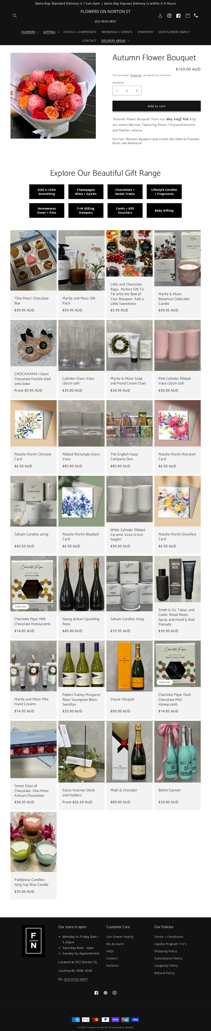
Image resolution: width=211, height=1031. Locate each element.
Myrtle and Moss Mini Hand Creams (31, 702)
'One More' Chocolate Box (31, 301)
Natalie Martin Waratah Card (177, 457)
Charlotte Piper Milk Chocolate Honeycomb (32, 622)
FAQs (110, 951)
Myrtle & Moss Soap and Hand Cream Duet (128, 381)
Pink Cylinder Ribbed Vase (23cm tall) (174, 381)
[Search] (14, 15)
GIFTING (49, 32)
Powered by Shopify (123, 1027)
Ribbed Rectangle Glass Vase (81, 457)
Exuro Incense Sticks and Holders (78, 793)
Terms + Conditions (168, 937)
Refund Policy (164, 973)
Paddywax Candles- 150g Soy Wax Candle (31, 882)
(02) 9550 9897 (105, 21)
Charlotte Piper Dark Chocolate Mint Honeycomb (174, 700)
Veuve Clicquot (122, 699)
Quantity (118, 82)
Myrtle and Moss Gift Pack (78, 301)
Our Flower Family (119, 937)
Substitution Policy (168, 958)
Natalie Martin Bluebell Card (80, 537)
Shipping (135, 75)
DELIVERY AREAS (113, 40)
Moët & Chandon (123, 790)
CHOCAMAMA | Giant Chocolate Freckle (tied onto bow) (32, 379)
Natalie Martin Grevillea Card (177, 537)
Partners (112, 965)
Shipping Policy (165, 951)
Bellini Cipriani (169, 790)
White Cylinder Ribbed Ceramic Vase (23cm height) (127, 535)
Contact (112, 958)
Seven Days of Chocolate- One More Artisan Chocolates (31, 791)
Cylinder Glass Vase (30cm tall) (78, 381)
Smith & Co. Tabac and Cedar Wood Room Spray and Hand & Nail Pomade (176, 617)
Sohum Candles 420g (31, 534)
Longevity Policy (166, 965)
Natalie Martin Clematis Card (33, 457)
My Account (115, 944)
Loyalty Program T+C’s (170, 944)
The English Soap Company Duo (124, 457)
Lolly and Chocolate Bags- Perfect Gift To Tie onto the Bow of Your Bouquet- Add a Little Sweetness (127, 294)
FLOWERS (28, 32)
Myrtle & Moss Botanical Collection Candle (174, 299)
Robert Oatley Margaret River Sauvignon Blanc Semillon (81, 700)
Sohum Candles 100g (127, 619)
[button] (30, 32)
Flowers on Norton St (99, 1027)
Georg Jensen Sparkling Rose (80, 622)
